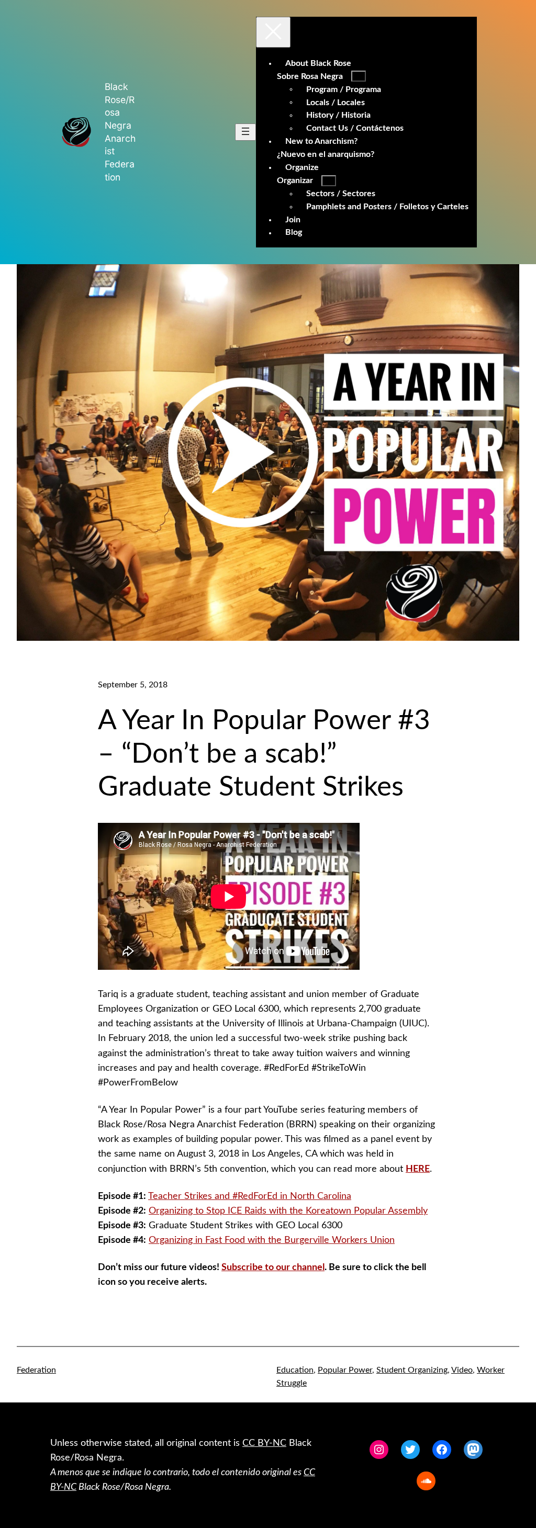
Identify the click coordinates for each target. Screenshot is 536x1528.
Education (295, 1370)
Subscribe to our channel (273, 1267)
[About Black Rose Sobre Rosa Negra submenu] (358, 76)
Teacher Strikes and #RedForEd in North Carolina (249, 1196)
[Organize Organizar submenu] (328, 180)
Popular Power (345, 1370)
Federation (36, 1370)
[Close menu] (273, 32)
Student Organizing (412, 1370)
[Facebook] (441, 1449)
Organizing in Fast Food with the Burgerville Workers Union (272, 1240)
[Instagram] (379, 1449)
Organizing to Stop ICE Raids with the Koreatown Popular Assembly (288, 1210)
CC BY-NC (264, 1443)
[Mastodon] (473, 1449)
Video (462, 1370)
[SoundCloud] (426, 1481)
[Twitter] (410, 1449)
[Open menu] (245, 132)
